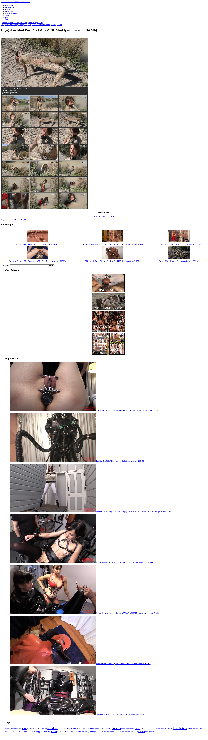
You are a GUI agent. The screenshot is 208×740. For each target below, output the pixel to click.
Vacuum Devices (150, 731)
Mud (16, 220)
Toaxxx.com (129, 731)
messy (11, 220)
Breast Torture (79, 728)
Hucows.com (169, 728)
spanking (91, 731)
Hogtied (162, 728)
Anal (24, 728)
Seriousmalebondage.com (79, 731)
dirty (2, 220)
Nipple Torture (23, 731)
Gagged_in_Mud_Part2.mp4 (104, 216)
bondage (52, 728)
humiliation (180, 728)
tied (117, 731)
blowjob (44, 728)
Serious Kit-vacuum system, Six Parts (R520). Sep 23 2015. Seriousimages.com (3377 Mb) (127, 613)
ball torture (29, 728)
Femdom (116, 728)
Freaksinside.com (150, 728)
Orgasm (30, 731)
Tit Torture (122, 731)
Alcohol (7, 728)
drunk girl (86, 728)
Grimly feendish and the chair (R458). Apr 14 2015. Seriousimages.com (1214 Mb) (124, 562)
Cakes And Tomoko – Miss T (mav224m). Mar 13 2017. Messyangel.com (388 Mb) (37, 261)
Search (7, 265)
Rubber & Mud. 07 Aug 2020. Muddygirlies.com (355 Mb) (22, 23)
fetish (6, 220)
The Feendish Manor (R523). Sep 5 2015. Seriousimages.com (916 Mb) (120, 714)
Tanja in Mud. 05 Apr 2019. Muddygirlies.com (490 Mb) (178, 261)
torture (141, 731)
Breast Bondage (63, 728)
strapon (98, 731)
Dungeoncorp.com (94, 728)
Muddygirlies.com (24, 220)
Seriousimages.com (66, 731)
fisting (142, 728)
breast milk (70, 728)
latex (201, 728)
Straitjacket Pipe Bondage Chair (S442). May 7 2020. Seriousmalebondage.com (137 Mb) (31, 25)
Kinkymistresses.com (192, 728)
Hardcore (157, 728)
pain (33, 731)
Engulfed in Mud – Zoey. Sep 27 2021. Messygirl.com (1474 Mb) (37, 244)
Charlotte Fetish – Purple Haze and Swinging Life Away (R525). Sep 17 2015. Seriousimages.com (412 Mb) (133, 512)
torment (136, 731)
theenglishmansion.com (109, 731)
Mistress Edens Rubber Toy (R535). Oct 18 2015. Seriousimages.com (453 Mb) (123, 664)
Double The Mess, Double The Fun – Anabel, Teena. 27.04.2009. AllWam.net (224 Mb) (112, 244)
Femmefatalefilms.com (128, 728)
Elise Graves (103, 728)
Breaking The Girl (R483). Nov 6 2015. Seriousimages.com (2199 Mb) (120, 461)
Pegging (39, 731)
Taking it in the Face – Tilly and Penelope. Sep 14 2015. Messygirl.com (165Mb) (112, 261)
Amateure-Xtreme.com (15, 728)
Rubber (54, 731)
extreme (108, 728)
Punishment (46, 731)
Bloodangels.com (37, 728)
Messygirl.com (13, 731)
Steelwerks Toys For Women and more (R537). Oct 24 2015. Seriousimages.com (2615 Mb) (127, 410)
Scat (58, 731)
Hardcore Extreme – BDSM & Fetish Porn (15, 2)
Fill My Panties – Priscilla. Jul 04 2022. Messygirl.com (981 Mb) (179, 244)
